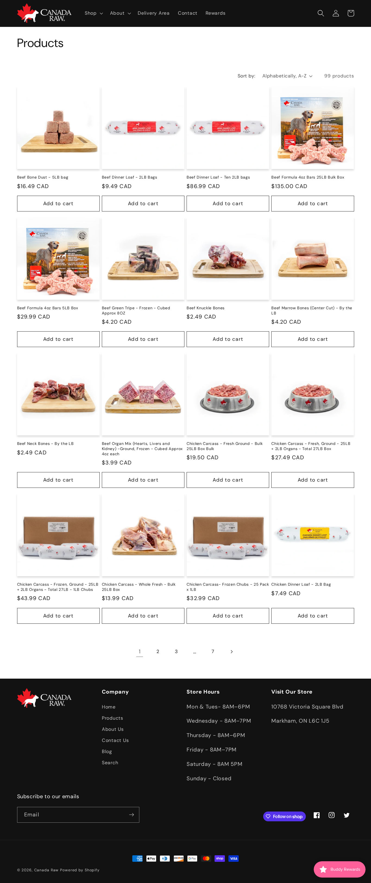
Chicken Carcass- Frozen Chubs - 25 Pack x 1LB (228, 587)
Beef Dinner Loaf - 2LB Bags (129, 177)
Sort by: (247, 76)
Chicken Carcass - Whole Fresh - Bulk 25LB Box (139, 587)
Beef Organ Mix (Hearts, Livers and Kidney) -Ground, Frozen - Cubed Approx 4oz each (142, 448)
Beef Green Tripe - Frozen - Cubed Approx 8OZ (136, 310)
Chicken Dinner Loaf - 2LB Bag (301, 584)
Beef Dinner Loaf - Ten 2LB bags (218, 177)
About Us (113, 729)
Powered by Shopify (80, 870)
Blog (107, 752)
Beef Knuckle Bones (206, 307)
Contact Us (115, 740)
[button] (93, 13)
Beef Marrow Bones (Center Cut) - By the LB (311, 310)
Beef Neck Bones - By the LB (45, 443)
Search (110, 763)
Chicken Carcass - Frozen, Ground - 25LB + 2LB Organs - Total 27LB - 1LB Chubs (58, 587)
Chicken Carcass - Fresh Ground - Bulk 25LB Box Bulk (225, 446)
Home (109, 707)
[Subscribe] (131, 815)
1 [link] (140, 651)
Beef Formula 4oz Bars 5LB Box (47, 307)
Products (112, 718)
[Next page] (231, 651)
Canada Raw (46, 870)
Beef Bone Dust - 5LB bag (42, 177)
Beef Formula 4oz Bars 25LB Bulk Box (307, 177)
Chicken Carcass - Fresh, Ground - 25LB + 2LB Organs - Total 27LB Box (310, 446)
